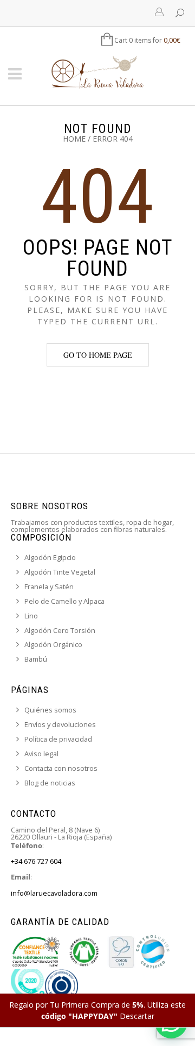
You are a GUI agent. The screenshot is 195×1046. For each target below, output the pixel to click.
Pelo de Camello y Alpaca (64, 601)
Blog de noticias (49, 783)
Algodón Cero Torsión (59, 630)
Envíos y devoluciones (60, 724)
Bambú (35, 659)
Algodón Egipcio (50, 557)
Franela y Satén (49, 586)
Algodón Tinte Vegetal (59, 572)
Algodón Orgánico (53, 644)
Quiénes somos (50, 710)
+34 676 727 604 (36, 861)
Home (74, 139)
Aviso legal (41, 753)
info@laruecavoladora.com (54, 893)
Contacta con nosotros (61, 768)
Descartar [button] (137, 1016)
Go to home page (97, 355)
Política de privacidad (58, 739)
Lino (31, 616)
